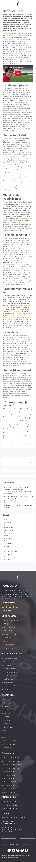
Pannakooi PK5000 (10, 782)
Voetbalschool (8, 554)
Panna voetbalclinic (10, 669)
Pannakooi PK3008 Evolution (13, 761)
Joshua (5, 33)
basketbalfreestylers (9, 317)
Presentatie (20, 445)
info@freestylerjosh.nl (8, 823)
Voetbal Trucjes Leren (10, 551)
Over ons (14, 445)
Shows (6, 546)
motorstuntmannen (24, 315)
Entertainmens (16, 311)
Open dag (7, 533)
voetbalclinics (26, 218)
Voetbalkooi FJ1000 (10, 802)
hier (7, 438)
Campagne (7, 522)
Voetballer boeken (10, 627)
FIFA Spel (7, 624)
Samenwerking (8, 543)
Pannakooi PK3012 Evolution (13, 768)
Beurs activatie (8, 682)
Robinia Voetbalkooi (10, 808)
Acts (5, 519)
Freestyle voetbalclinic (11, 665)
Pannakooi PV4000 (10, 778)
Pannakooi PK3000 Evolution (13, 758)
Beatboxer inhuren (10, 634)
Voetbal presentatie (10, 672)
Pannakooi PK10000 (10, 789)
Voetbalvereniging (9, 557)
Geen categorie (8, 530)
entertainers (11, 315)
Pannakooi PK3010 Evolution (13, 765)
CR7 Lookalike (8, 631)
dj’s (6, 319)
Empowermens (9, 645)
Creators (7, 689)
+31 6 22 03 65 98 (7, 821)
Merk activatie (8, 679)
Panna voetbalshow (10, 662)
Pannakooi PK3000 (10, 772)
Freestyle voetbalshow (11, 658)
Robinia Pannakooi (10, 792)
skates (5, 55)
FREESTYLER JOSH (12, 844)
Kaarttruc (7, 641)
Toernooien (7, 549)
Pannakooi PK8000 (10, 785)
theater (29, 317)
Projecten (7, 541)
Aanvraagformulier (12, 857)
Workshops (8, 559)
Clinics (6, 525)
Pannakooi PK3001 (10, 775)
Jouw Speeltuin (9, 648)
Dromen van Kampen (13, 11)
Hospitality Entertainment (12, 686)
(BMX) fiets (26, 53)
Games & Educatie (10, 675)
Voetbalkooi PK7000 (10, 805)
